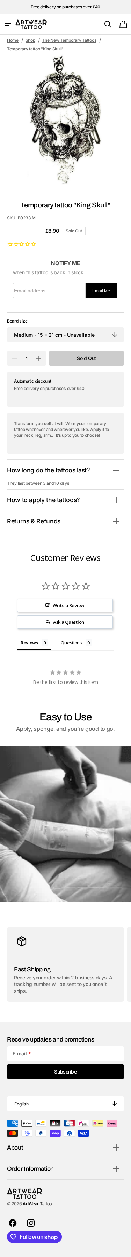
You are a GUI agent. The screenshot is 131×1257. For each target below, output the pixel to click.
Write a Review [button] (69, 605)
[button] (7, 24)
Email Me (101, 290)
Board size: (18, 321)
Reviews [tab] (29, 642)
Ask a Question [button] (68, 622)
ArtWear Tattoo (37, 1203)
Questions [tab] (71, 642)
